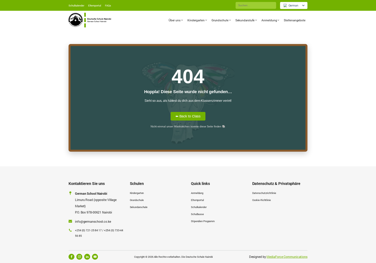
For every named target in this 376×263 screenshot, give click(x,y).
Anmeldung (197, 193)
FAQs (108, 5)
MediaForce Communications (287, 257)
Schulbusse (197, 214)
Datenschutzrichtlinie (264, 193)
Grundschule (137, 200)
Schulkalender (76, 5)
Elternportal (94, 5)
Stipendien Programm (203, 221)
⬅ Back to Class (188, 116)
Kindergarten (137, 193)
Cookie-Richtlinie (261, 200)
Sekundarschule (139, 207)
